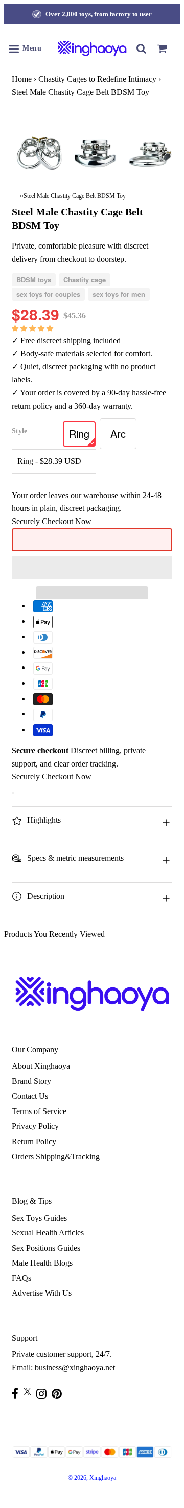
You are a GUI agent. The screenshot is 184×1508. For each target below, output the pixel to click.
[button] (33, 328)
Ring (79, 433)
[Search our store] (141, 48)
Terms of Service (39, 1111)
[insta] (44, 1393)
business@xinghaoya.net (75, 1367)
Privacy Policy (35, 1126)
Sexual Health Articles (48, 1232)
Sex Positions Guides (46, 1248)
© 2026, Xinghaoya (92, 1477)
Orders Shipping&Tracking (56, 1156)
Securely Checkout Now (51, 521)
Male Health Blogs (42, 1262)
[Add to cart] (13, 793)
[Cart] (162, 48)
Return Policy (34, 1141)
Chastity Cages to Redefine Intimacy (97, 79)
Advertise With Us (42, 1293)
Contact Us (30, 1096)
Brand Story (31, 1081)
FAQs (21, 1278)
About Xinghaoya (41, 1065)
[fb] (18, 1393)
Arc (118, 433)
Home (22, 79)
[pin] (59, 1393)
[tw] (30, 1391)
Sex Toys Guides (39, 1218)
